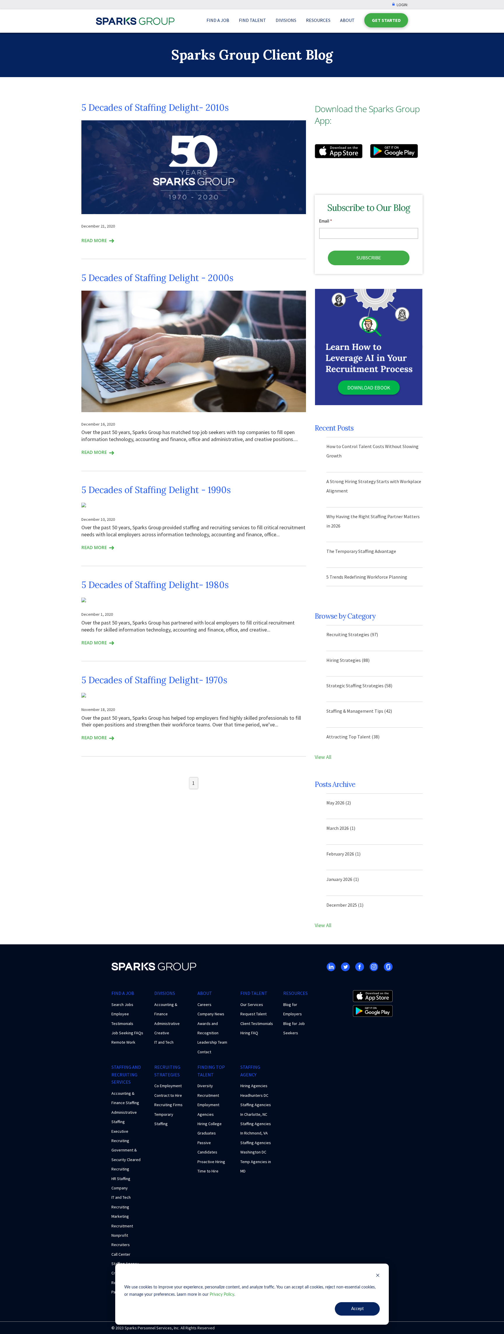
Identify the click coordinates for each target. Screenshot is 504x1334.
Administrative (167, 1023)
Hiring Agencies (253, 1085)
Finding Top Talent (211, 1071)
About (347, 20)
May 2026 (338, 803)
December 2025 (344, 905)
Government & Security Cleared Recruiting (126, 1159)
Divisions (286, 20)
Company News (210, 1013)
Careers (204, 1004)
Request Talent (253, 1013)
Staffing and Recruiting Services (126, 1074)
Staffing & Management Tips (359, 711)
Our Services (251, 1004)
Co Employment (168, 1085)
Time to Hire (207, 1171)
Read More (94, 240)
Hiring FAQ (249, 1032)
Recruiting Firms (168, 1104)
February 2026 (343, 854)
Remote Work (123, 1042)
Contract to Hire (168, 1095)
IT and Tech (164, 1042)
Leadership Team (212, 1042)
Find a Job (217, 20)
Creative (161, 1032)
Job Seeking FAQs (127, 1032)
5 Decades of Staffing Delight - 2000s (157, 277)
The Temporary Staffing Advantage (361, 551)
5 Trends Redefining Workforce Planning (366, 577)
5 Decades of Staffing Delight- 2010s (155, 107)
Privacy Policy (222, 1295)
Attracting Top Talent (352, 737)
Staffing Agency (250, 1071)
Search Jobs (122, 1004)
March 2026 (340, 828)
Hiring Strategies (348, 660)
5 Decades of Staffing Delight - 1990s (156, 489)
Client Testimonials (256, 1023)
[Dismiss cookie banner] (378, 1276)
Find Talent (252, 20)
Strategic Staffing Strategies (359, 685)
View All (323, 757)
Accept (357, 1309)
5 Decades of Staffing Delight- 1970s (154, 680)
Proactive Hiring (211, 1161)
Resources (318, 20)
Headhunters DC (254, 1095)
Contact (204, 1051)
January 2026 (342, 879)
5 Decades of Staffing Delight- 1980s (155, 584)
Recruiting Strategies (352, 634)
